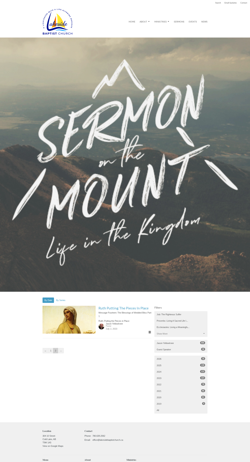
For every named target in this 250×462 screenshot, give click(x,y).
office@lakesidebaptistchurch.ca (107, 440)
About (143, 21)
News (204, 21)
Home (132, 21)
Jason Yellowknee (180, 343)
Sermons (179, 21)
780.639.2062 (98, 436)
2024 (180, 371)
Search (218, 3)
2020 (180, 397)
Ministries (160, 21)
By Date (48, 300)
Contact (243, 3)
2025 (180, 365)
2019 (180, 403)
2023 (180, 378)
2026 (180, 359)
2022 (180, 384)
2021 (180, 391)
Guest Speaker (180, 349)
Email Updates (231, 3)
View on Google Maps (53, 446)
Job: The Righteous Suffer (169, 314)
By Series (60, 300)
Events (193, 21)
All (158, 410)
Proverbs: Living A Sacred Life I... (172, 321)
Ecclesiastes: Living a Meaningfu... (173, 327)
